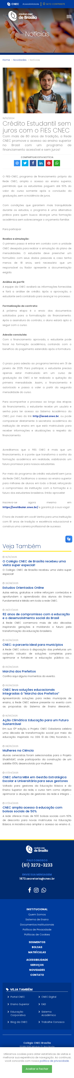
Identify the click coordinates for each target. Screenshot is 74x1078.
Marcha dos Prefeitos (19, 671)
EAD (43, 1004)
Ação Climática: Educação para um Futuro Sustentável (36, 722)
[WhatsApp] (43, 890)
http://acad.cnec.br (46, 416)
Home (6, 60)
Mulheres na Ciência (18, 750)
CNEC (15, 4)
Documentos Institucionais (37, 924)
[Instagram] (36, 890)
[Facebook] (29, 890)
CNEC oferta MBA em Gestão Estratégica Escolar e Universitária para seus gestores (35, 779)
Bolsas (37, 947)
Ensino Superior (19, 1004)
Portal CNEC (17, 997)
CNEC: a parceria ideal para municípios (33, 644)
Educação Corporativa (17, 1013)
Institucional (37, 909)
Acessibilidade (31, 4)
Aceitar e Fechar (37, 1069)
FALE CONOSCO (37, 860)
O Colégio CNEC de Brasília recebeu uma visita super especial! (34, 563)
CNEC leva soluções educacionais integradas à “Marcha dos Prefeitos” (31, 692)
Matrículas (37, 952)
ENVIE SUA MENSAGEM (37, 874)
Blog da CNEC (18, 1022)
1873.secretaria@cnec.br (37, 879)
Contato (37, 975)
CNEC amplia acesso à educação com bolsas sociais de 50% (32, 809)
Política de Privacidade (37, 929)
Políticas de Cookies (37, 934)
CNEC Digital (48, 997)
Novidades (20, 60)
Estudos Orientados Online (23, 587)
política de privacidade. (54, 1061)
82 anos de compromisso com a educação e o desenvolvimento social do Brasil (36, 616)
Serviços (37, 965)
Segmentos (37, 942)
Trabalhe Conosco (53, 1022)
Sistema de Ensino (37, 919)
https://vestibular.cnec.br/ (20, 507)
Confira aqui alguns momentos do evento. (29, 676)
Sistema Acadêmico (48, 1013)
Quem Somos (37, 914)
